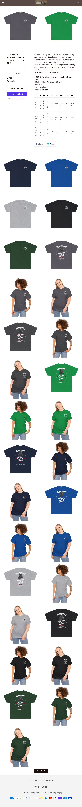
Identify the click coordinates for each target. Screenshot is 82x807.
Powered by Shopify (54, 792)
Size (9, 68)
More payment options (17, 99)
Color (10, 73)
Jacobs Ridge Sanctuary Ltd (40, 781)
